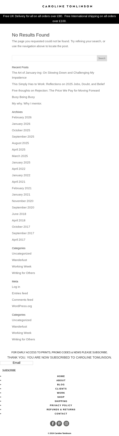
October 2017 (21, 226)
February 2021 (22, 188)
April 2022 (18, 168)
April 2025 (18, 149)
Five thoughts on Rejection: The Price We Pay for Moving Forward (56, 90)
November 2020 (22, 201)
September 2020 (23, 207)
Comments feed (22, 299)
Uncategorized (21, 253)
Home (61, 376)
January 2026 (21, 123)
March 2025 (20, 156)
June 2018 (19, 214)
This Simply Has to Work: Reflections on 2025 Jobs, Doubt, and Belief (58, 84)
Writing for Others (23, 273)
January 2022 (21, 175)
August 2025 (20, 143)
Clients (61, 388)
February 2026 (22, 117)
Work (61, 393)
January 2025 (21, 162)
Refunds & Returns (61, 409)
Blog (61, 384)
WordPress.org (22, 306)
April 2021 (18, 181)
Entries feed (20, 293)
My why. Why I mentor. (27, 103)
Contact (61, 413)
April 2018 (18, 220)
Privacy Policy (61, 405)
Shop (61, 397)
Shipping (61, 401)
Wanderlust (19, 260)
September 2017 (23, 233)
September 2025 (23, 136)
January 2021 (21, 194)
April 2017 (18, 239)
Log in (16, 286)
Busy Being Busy (23, 97)
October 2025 (21, 130)
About (61, 380)
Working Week (21, 266)
